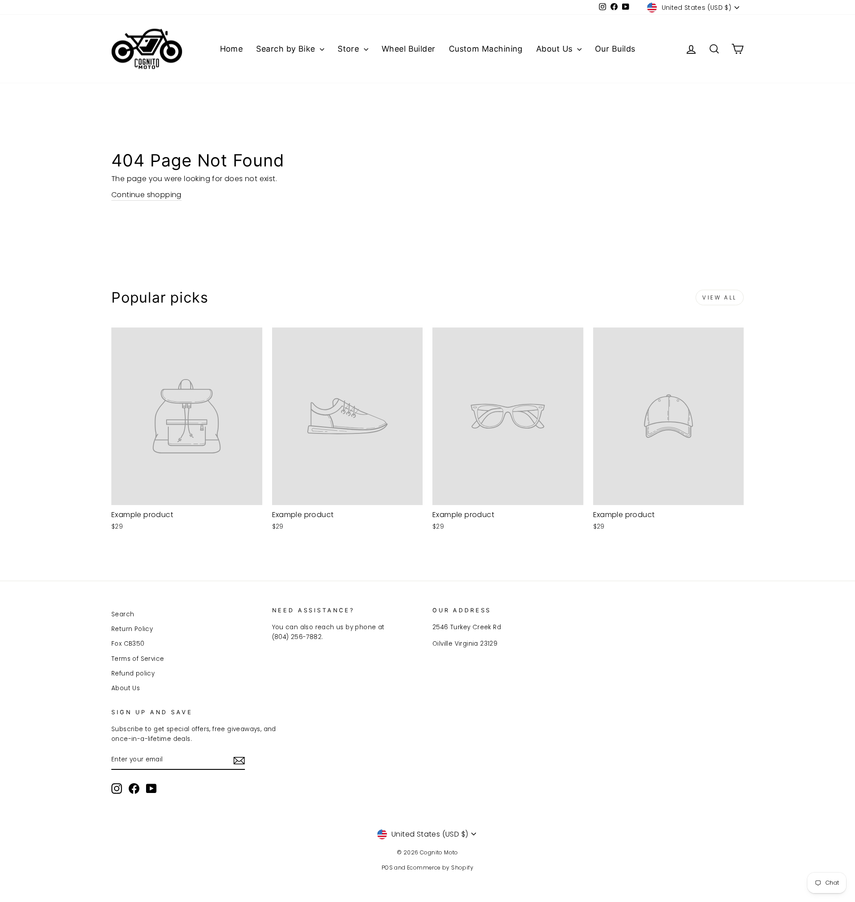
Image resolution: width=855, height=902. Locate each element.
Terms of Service (137, 659)
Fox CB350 (128, 643)
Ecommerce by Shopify (440, 867)
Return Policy (132, 629)
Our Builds (615, 48)
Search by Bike (287, 48)
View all (719, 297)
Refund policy (133, 673)
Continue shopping (146, 195)
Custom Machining (486, 48)
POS (387, 867)
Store (350, 48)
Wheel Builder (409, 48)
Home (231, 48)
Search (122, 614)
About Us (555, 48)
